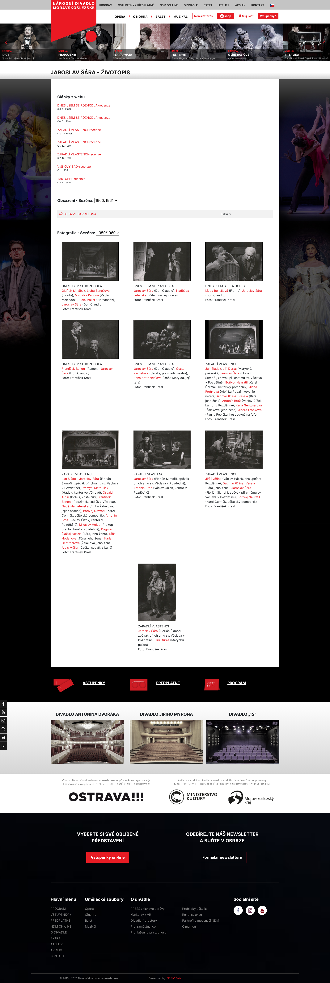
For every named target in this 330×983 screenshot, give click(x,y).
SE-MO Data (174, 978)
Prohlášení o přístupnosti (149, 932)
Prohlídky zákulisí (194, 909)
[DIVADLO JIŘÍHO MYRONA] (166, 742)
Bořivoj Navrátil (236, 382)
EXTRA (55, 938)
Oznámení (189, 926)
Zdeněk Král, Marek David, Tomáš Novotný (249, 58)
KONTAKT (58, 956)
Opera (89, 909)
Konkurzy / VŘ (141, 914)
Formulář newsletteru (222, 857)
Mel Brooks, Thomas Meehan (17, 58)
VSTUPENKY (94, 683)
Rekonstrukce (192, 914)
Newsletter (201, 16)
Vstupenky (267, 16)
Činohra (90, 914)
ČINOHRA (140, 17)
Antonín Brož (231, 401)
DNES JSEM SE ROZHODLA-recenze (83, 105)
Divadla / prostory (144, 920)
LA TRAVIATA (66, 54)
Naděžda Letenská (75, 506)
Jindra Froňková (250, 410)
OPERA (120, 17)
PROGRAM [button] (105, 5)
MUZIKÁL (180, 17)
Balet (88, 920)
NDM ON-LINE (61, 926)
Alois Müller (86, 300)
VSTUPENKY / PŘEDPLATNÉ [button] (136, 5)
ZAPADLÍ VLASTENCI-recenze (79, 130)
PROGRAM (236, 683)
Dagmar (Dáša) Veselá (232, 396)
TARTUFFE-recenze (71, 179)
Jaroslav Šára (71, 304)
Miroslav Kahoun (87, 295)
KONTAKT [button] (257, 5)
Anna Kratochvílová (147, 378)
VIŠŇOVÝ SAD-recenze (74, 166)
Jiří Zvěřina (213, 479)
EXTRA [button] (208, 5)
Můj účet (247, 16)
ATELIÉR (57, 944)
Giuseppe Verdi (66, 58)
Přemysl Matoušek (95, 488)
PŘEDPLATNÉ (168, 683)
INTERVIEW (235, 54)
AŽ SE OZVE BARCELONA (77, 214)
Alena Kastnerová (180, 58)
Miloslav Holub (89, 524)
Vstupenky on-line (108, 857)
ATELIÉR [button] (223, 5)
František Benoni (74, 368)
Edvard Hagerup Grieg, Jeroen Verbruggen (137, 58)
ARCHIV (56, 950)
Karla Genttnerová (249, 405)
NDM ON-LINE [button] (169, 5)
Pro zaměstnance (143, 926)
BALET (160, 17)
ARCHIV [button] (240, 5)
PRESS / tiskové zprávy (148, 909)
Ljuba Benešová (98, 290)
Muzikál (90, 926)
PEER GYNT (122, 54)
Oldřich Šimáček (73, 290)
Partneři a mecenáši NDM (200, 920)
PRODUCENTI (10, 54)
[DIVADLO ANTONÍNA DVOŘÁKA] (87, 742)
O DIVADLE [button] (191, 5)
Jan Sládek (213, 368)
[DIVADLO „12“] (242, 742)
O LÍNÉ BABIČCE (182, 54)
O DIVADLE (59, 932)
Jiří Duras (230, 368)
